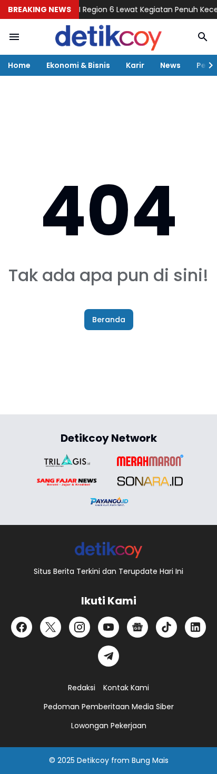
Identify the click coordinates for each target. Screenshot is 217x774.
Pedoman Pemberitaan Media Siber (109, 706)
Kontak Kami (126, 687)
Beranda (108, 319)
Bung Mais (150, 760)
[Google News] (137, 627)
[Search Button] (202, 36)
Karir (135, 65)
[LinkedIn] (195, 627)
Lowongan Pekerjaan (108, 725)
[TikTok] (166, 627)
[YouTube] (108, 627)
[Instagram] (79, 627)
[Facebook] (21, 627)
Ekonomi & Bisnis (78, 65)
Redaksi (81, 687)
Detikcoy (93, 760)
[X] (50, 627)
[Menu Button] (14, 36)
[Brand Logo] (67, 460)
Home (19, 65)
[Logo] (109, 549)
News (170, 65)
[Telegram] (108, 656)
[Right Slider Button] (206, 65)
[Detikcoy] (108, 37)
